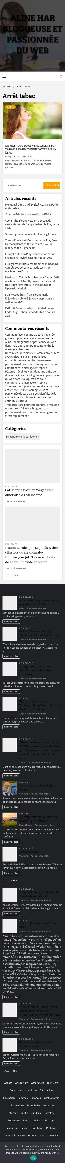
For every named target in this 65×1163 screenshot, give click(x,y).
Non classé (12, 486)
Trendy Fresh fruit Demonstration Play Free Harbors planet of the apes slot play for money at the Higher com (31, 244)
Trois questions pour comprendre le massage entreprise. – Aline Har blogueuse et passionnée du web (32, 389)
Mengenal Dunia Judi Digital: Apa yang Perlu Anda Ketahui (31, 206)
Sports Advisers (29, 851)
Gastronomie (51, 1097)
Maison (38, 1120)
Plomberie (37, 1128)
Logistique (14, 1120)
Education (9, 1097)
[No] (60, 1152)
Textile (54, 1135)
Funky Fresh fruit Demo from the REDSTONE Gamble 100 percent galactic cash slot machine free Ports (32, 267)
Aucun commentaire (36, 608)
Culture (32, 1090)
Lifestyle (50, 1113)
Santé (10, 107)
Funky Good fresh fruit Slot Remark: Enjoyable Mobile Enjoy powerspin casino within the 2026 (29, 298)
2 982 (15, 575)
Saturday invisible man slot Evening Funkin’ (31, 234)
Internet (13, 1113)
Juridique (36, 1113)
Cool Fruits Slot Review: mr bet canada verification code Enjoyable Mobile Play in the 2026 (32, 224)
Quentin (14, 157)
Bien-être (52, 1082)
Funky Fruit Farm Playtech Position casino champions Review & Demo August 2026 (30, 256)
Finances (36, 1097)
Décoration (46, 1090)
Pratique (24, 814)
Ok (33, 1158)
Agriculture (21, 1082)
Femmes (23, 1097)
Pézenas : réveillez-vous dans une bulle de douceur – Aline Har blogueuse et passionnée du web (32, 375)
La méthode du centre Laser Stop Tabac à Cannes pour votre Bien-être (30, 149)
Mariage (49, 1120)
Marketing (12, 1128)
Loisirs (23, 782)
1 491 (12, 880)
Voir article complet (16, 501)
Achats (8, 1082)
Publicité (9, 1135)
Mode (25, 1128)
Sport (43, 1135)
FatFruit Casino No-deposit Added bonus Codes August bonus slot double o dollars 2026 (30, 312)
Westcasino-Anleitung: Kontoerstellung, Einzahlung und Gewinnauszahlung (40, 705)
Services (32, 1135)
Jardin (24, 1113)
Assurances (37, 1082)
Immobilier (33, 1105)
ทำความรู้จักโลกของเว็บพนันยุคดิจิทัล (28, 214)
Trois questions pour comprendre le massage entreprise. (32, 366)
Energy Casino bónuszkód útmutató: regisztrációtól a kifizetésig (35, 670)
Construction (17, 1090)
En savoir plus (11, 621)
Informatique (16, 1105)
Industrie (48, 1105)
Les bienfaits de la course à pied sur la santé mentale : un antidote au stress (30, 397)
